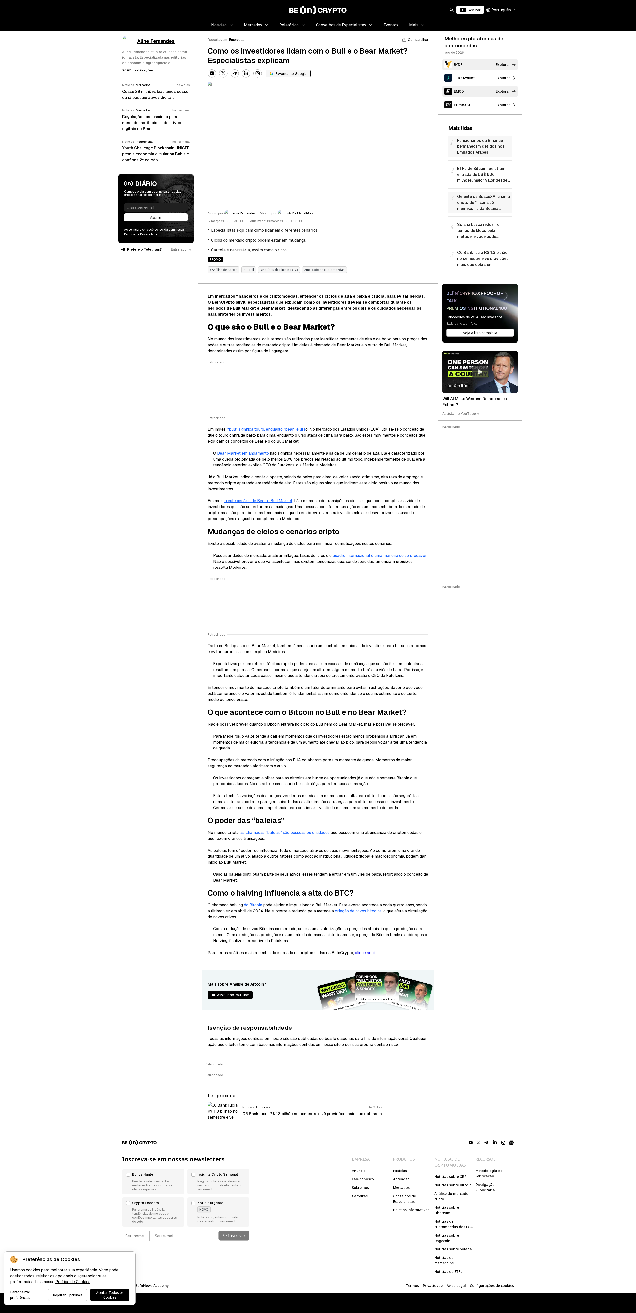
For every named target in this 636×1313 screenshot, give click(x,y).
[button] (153, 1181)
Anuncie (358, 1170)
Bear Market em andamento (243, 453)
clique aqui (365, 952)
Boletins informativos (411, 1209)
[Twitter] (223, 73)
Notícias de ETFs (448, 1271)
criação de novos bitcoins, (358, 911)
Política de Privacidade (140, 234)
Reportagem (217, 39)
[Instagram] (257, 73)
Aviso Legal (456, 1285)
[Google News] (511, 1142)
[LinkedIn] (246, 73)
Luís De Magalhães (299, 213)
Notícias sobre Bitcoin (453, 1185)
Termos (412, 1285)
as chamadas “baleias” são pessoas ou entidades (285, 832)
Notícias (400, 1170)
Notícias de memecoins (444, 1260)
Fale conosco (363, 1179)
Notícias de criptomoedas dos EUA (453, 1224)
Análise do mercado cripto (451, 1196)
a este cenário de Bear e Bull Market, (258, 500)
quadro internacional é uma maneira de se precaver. (379, 555)
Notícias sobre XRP (450, 1176)
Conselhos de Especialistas (404, 1199)
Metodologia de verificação (489, 1173)
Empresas (237, 39)
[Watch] (480, 372)
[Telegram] (235, 73)
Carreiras (360, 1196)
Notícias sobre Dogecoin (446, 1238)
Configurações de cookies (492, 1285)
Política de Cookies (72, 1281)
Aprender (401, 1179)
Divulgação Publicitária (485, 1187)
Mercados (401, 1187)
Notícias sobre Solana (453, 1249)
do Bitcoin (253, 905)
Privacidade (433, 1285)
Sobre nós (360, 1187)
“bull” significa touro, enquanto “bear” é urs (266, 429)
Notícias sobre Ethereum (446, 1210)
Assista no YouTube (459, 413)
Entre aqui (179, 249)
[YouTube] (212, 73)
